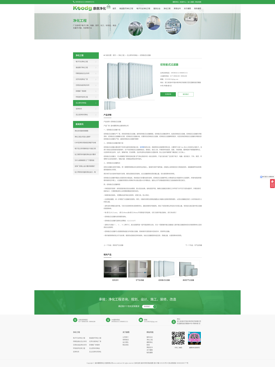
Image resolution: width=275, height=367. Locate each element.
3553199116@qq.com (171, 79)
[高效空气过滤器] (188, 268)
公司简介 (126, 337)
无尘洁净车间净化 (95, 352)
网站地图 (198, 2)
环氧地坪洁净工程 (79, 348)
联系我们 (186, 94)
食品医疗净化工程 (126, 9)
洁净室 (142, 147)
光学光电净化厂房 (95, 341)
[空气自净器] (139, 268)
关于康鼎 (187, 9)
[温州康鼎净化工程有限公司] (89, 9)
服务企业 (157, 9)
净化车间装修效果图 (81, 131)
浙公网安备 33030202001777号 (178, 363)
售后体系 (126, 345)
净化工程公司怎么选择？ (83, 137)
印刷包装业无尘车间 (80, 341)
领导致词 (126, 340)
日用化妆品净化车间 (80, 345)
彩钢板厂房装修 (94, 345)
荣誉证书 (177, 9)
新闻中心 (183, 2)
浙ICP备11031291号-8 (161, 363)
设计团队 (126, 342)
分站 (108, 7)
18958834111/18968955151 (84, 2)
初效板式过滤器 (164, 280)
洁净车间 (76, 352)
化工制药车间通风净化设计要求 (85, 154)
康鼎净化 (176, 2)
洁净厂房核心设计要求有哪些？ (85, 166)
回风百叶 (115, 280)
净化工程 (167, 9)
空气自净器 (198, 245)
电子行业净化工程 (143, 9)
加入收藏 (191, 2)
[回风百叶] (115, 268)
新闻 (148, 345)
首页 (114, 9)
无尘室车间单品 (132, 55)
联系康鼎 (197, 9)
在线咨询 (168, 94)
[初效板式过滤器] (163, 268)
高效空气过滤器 (118, 245)
